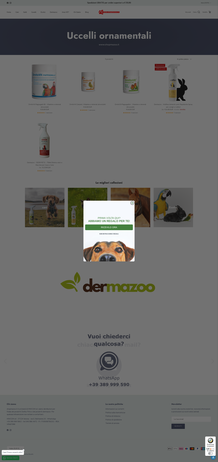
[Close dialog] (132, 203)
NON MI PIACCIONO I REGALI (109, 234)
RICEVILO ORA (109, 227)
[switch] (210, 453)
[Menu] (214, 438)
